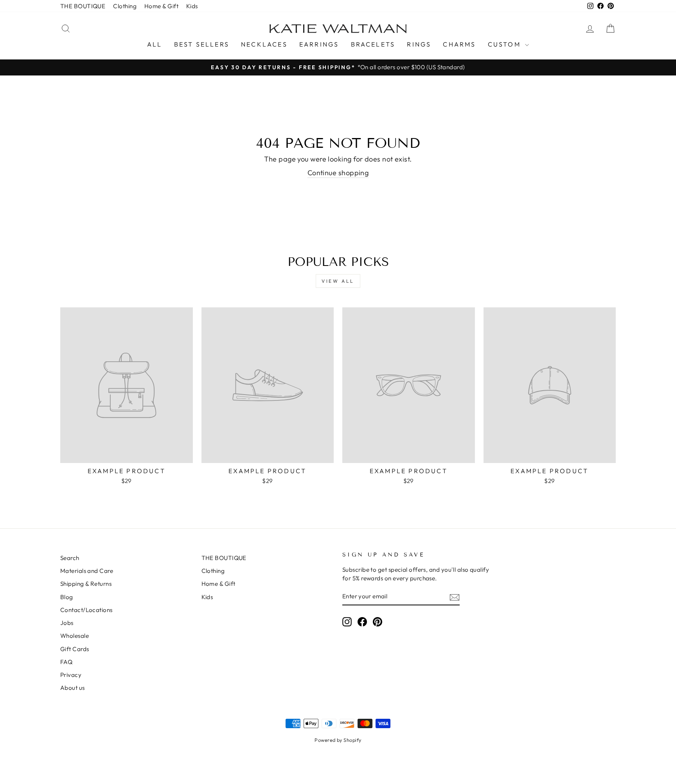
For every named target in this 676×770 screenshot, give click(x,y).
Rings (419, 44)
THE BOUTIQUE (82, 6)
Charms (459, 44)
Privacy (70, 674)
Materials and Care (86, 570)
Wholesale (74, 635)
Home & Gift (161, 6)
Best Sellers (201, 44)
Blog (66, 597)
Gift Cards (74, 649)
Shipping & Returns (85, 583)
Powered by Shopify (338, 740)
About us (72, 687)
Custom (505, 44)
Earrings (319, 44)
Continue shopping (338, 172)
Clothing (125, 6)
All (154, 44)
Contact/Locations (86, 610)
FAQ (66, 662)
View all (338, 281)
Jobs (67, 622)
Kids (192, 6)
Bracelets (373, 44)
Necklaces (264, 44)
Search (69, 558)
